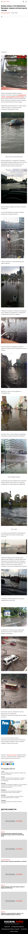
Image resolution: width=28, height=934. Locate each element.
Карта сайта (14, 931)
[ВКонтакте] (2, 764)
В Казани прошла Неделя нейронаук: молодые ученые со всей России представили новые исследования (13, 779)
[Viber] (9, 764)
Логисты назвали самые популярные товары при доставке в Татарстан (13, 773)
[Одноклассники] (4, 764)
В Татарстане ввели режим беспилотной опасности (11, 802)
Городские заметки (5, 12)
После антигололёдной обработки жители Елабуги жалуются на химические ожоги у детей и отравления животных (14, 786)
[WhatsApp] (11, 764)
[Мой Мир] (13, 764)
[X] (7, 764)
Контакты (24, 929)
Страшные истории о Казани (10, 929)
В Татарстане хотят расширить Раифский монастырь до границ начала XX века (11, 792)
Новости (3, 831)
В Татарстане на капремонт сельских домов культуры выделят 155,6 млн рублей (12, 797)
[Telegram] (5, 764)
